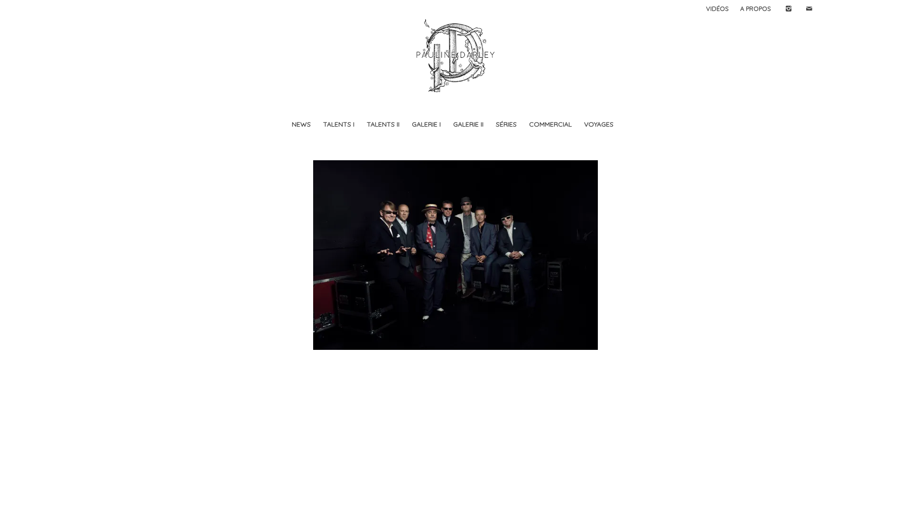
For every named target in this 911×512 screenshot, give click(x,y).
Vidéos (717, 8)
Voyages (599, 124)
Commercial (550, 124)
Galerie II (468, 124)
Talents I (338, 124)
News (301, 124)
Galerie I (426, 124)
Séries (506, 124)
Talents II (383, 124)
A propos (755, 8)
